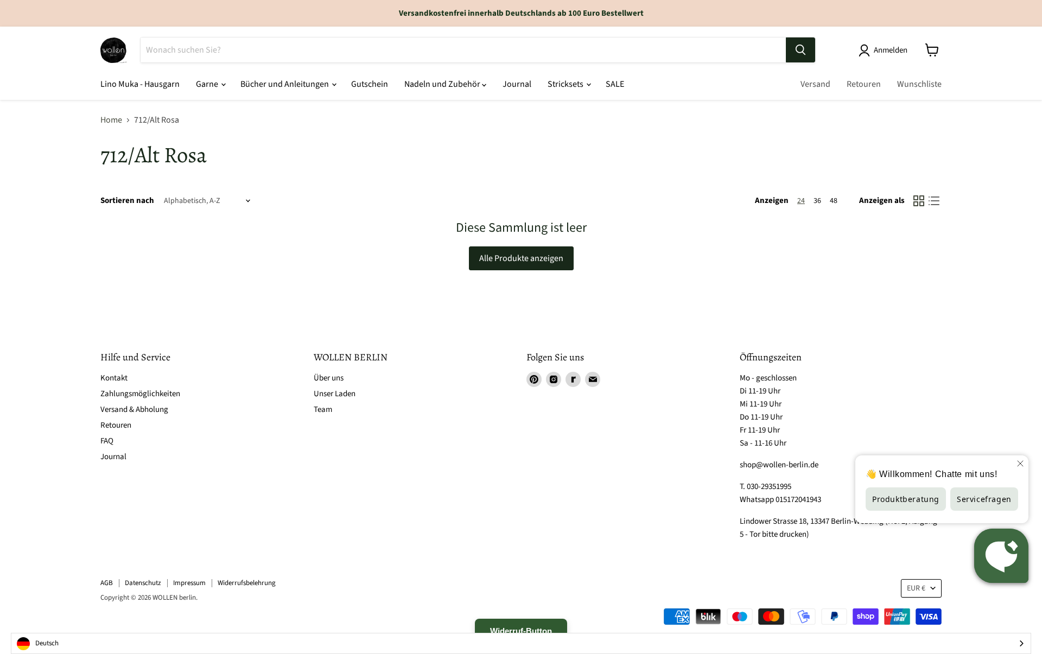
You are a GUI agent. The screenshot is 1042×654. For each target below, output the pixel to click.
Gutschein (369, 84)
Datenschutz (143, 583)
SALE (615, 84)
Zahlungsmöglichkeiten (140, 393)
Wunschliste (919, 84)
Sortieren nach (127, 200)
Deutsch (47, 643)
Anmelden (890, 50)
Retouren (864, 84)
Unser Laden (334, 393)
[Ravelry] (573, 379)
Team (323, 409)
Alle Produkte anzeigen (521, 258)
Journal (517, 84)
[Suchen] (800, 49)
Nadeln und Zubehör (443, 84)
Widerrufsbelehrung (247, 583)
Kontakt (114, 378)
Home (111, 120)
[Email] (592, 379)
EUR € (916, 588)
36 (817, 200)
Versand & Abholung (134, 409)
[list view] (934, 200)
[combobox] (521, 643)
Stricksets (566, 84)
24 (801, 200)
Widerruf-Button (521, 631)
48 (833, 200)
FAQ (106, 441)
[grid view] (918, 200)
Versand (815, 84)
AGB (106, 583)
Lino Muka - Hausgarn (140, 84)
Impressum (189, 583)
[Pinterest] (534, 379)
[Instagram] (553, 379)
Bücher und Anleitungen (285, 84)
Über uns (329, 378)
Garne (208, 84)
